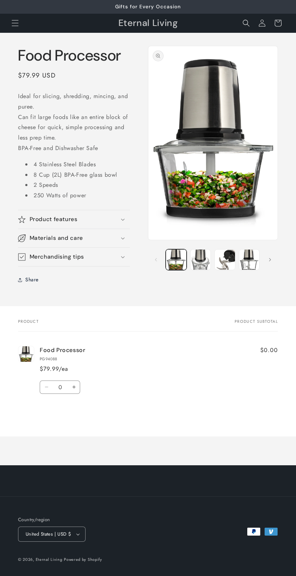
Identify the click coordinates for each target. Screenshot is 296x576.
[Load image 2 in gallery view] (200, 259)
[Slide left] (156, 260)
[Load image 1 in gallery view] (176, 259)
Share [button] (32, 279)
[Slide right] (270, 260)
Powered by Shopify (83, 559)
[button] (15, 23)
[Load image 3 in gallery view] (224, 259)
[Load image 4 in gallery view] (249, 259)
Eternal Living (49, 559)
